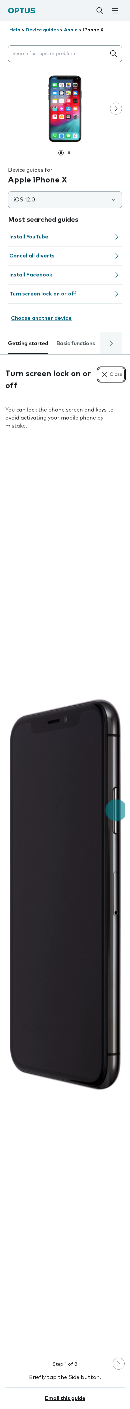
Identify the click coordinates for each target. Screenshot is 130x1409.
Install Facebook (30, 274)
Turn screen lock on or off (43, 293)
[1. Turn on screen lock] (65, 894)
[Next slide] (116, 109)
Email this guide (65, 1398)
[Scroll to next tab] (111, 343)
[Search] (100, 11)
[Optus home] (21, 10)
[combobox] (58, 53)
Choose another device (41, 318)
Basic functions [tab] (75, 343)
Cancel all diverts (32, 255)
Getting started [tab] (28, 343)
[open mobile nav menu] (115, 11)
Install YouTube (28, 236)
